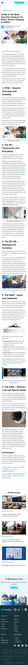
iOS (16, 638)
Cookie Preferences (5, 659)
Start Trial (14, 587)
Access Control (4, 621)
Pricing (2, 626)
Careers (16, 628)
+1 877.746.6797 (4, 652)
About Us (16, 619)
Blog (15, 624)
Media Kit (16, 626)
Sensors (3, 624)
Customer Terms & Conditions (21, 652)
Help (2, 638)
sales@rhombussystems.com (8, 471)
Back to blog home (7, 10)
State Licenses (17, 656)
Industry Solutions (9, 27)
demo (11, 469)
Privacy (11, 652)
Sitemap (23, 656)
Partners (16, 621)
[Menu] (26, 2)
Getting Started (4, 640)
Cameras (3, 619)
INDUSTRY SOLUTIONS (7, 511)
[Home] (6, 609)
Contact (16, 631)
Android (17, 641)
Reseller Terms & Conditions (6, 656)
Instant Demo (4, 628)
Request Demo (19, 2)
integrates (23, 168)
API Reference (4, 642)
